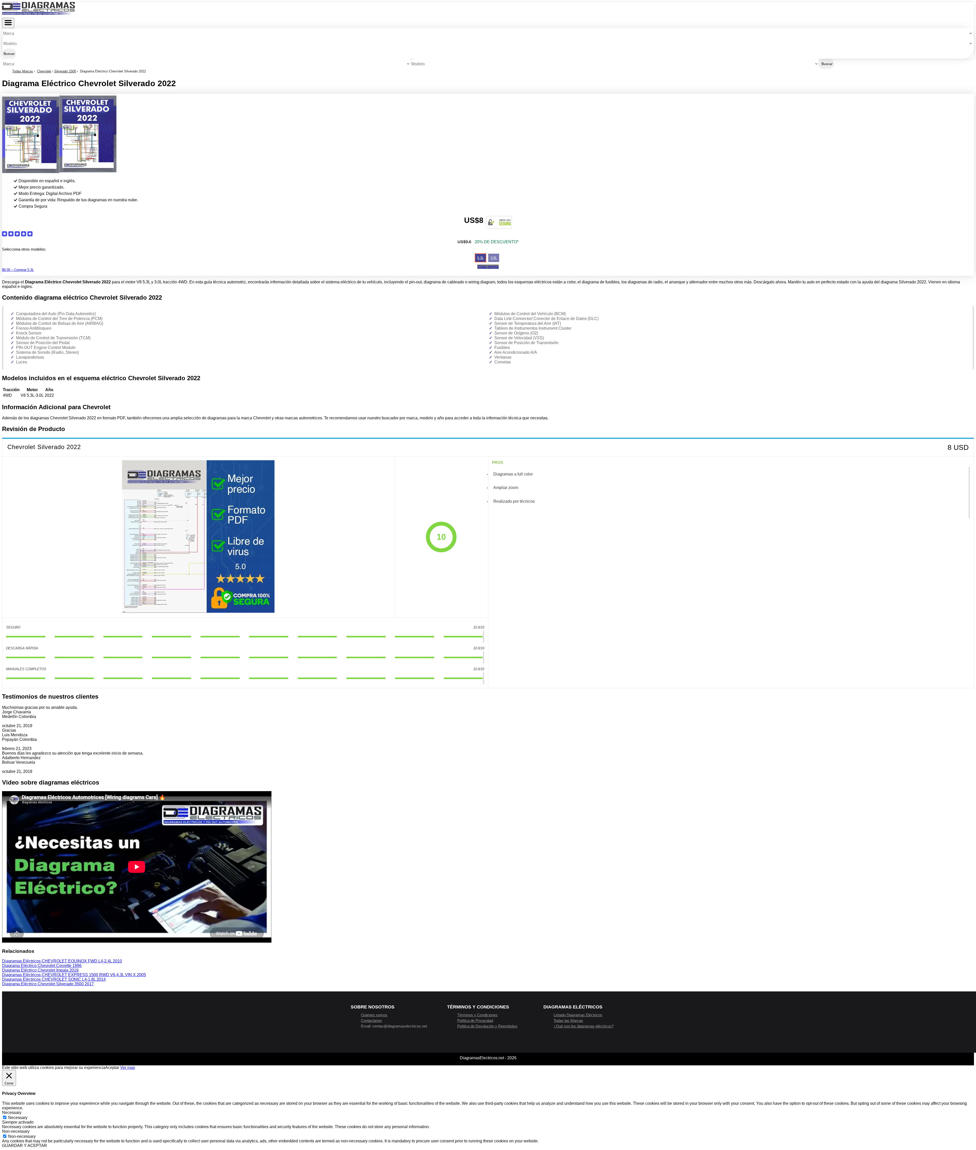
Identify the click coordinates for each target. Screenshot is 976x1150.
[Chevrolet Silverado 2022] (198, 537)
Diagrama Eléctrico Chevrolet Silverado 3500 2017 (48, 984)
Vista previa (488, 267)
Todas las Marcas (568, 1020)
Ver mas (127, 1067)
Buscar (9, 54)
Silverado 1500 (65, 71)
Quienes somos (374, 1015)
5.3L (480, 258)
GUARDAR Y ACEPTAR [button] (24, 1145)
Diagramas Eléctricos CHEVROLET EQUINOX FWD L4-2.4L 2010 (62, 961)
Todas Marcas (22, 71)
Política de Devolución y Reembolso (487, 1026)
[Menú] (8, 23)
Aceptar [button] (112, 1067)
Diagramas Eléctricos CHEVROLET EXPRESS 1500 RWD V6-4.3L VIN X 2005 (74, 975)
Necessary (17, 1117)
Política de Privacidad (475, 1020)
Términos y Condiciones (477, 1015)
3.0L (494, 258)
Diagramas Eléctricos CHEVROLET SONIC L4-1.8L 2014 (54, 979)
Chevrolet (44, 71)
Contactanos (371, 1020)
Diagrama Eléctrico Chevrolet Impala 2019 (40, 970)
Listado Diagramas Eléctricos (578, 1015)
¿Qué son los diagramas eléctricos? (584, 1026)
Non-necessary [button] (15, 1131)
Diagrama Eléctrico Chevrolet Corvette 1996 (42, 965)
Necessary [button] (11, 1112)
